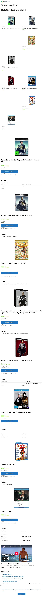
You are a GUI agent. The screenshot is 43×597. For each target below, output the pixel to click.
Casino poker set (7, 574)
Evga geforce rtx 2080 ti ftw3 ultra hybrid (13, 578)
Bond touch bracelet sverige (10, 581)
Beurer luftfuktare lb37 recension (35, 583)
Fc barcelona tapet (5, 583)
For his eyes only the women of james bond (13, 576)
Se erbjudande (9, 171)
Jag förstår (21, 594)
